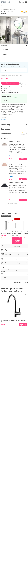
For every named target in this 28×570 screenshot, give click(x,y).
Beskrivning (5, 125)
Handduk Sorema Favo (14, 141)
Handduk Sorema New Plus (16, 182)
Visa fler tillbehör (13, 207)
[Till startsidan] (5, 2)
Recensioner (13, 134)
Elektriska (12, 9)
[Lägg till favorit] (25, 18)
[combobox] (14, 49)
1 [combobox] (23, 83)
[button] (14, 45)
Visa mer (11, 155)
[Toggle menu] (26, 2)
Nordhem (3, 119)
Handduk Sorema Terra (15, 162)
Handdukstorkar (6, 9)
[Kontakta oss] (19, 2)
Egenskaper (5, 129)
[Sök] (1, 6)
